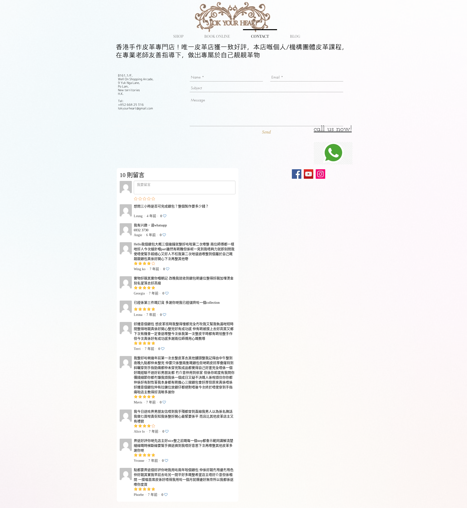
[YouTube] (308, 174)
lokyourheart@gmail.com (137, 126)
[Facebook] (296, 174)
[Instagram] (320, 174)
